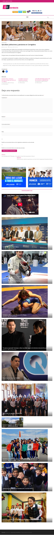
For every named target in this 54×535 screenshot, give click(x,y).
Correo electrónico (6, 124)
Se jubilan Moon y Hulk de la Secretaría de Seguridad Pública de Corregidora (9, 80)
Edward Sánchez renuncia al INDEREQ (11, 378)
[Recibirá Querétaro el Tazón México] (27, 233)
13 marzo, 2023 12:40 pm (12, 316)
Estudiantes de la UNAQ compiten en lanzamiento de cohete (16, 459)
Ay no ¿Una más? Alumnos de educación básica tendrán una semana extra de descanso (22, 519)
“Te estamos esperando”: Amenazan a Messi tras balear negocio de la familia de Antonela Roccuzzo (25, 348)
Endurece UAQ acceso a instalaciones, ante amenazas (15, 425)
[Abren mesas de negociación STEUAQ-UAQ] (27, 399)
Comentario (4, 97)
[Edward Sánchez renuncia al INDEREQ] (27, 366)
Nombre (4, 116)
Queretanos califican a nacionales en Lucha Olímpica (14, 315)
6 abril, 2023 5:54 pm (11, 282)
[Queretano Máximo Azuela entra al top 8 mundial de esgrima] (27, 267)
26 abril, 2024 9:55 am (12, 248)
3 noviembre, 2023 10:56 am (13, 426)
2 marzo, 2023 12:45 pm (12, 349)
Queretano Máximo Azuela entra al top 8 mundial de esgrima (16, 281)
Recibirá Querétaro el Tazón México (11, 247)
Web (3, 131)
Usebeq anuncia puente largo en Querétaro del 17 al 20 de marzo (17, 488)
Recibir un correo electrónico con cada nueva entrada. (13, 147)
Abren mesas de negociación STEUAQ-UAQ (12, 413)
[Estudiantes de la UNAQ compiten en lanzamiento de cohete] (27, 445)
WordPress (18, 532)
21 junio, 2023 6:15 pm (12, 460)
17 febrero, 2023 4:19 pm (12, 379)
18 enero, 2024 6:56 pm (12, 414)
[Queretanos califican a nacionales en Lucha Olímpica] (27, 301)
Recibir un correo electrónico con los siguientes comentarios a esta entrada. (18, 142)
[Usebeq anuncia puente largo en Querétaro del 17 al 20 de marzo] (27, 477)
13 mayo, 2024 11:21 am (13, 47)
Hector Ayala (4, 47)
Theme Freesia (13, 532)
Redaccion (5, 248)
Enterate (3, 532)
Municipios (4, 42)
